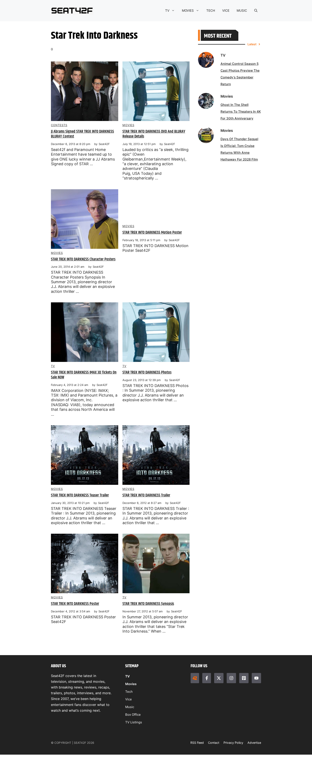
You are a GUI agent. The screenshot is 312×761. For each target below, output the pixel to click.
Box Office (133, 715)
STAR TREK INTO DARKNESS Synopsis (148, 604)
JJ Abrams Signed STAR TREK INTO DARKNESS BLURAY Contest (82, 133)
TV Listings (133, 722)
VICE (225, 11)
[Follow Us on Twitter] (218, 678)
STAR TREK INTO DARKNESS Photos (146, 372)
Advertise (254, 742)
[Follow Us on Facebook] (206, 678)
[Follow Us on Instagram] (231, 678)
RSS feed (197, 742)
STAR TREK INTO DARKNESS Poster (75, 604)
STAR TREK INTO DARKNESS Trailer (146, 495)
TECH (210, 11)
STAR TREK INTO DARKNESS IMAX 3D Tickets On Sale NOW (84, 374)
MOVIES (188, 11)
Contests (59, 125)
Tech (129, 692)
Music (129, 707)
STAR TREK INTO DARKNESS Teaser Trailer (80, 495)
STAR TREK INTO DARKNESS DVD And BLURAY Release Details (153, 133)
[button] (256, 10)
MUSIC (242, 11)
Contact (213, 742)
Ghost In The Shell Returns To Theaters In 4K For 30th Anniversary (241, 111)
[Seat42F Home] (195, 678)
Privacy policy (233, 742)
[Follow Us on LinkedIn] (244, 678)
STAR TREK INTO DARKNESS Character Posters (83, 259)
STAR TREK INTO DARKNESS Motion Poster (152, 232)
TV (167, 11)
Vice (128, 699)
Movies (128, 125)
